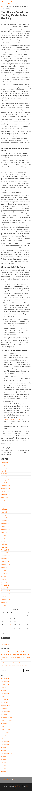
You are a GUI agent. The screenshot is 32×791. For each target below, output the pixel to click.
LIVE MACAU (4, 699)
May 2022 (4, 576)
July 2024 (3, 500)
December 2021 (5, 591)
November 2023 (5, 523)
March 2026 (4, 477)
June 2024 (4, 503)
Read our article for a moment (8, 2)
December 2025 (5, 485)
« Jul (2, 634)
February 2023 (5, 550)
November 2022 (5, 559)
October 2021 (5, 597)
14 (19, 622)
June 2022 (4, 573)
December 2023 (5, 521)
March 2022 (4, 582)
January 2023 (4, 553)
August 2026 (4, 462)
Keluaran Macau (5, 705)
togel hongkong (5, 696)
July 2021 (3, 605)
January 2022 (4, 588)
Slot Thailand (4, 702)
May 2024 (4, 506)
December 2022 (5, 556)
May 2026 (4, 471)
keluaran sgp (4, 690)
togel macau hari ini (6, 729)
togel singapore (7, 779)
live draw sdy (4, 771)
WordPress (18, 786)
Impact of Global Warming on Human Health (12, 652)
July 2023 (3, 535)
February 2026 (5, 480)
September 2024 (5, 494)
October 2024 (5, 491)
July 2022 (3, 570)
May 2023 (4, 541)
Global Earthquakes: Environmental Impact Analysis (14, 666)
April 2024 (4, 509)
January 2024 (4, 518)
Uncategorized (9, 443)
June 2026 (4, 468)
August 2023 (4, 532)
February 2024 (5, 515)
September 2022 (5, 564)
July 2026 (3, 465)
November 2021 (5, 594)
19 (10, 625)
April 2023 (4, 544)
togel (2, 641)
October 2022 (5, 561)
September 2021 (5, 599)
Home (2, 6)
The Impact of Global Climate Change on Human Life (15, 655)
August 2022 (4, 567)
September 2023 (5, 529)
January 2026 (4, 483)
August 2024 (4, 497)
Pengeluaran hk (5, 681)
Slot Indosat (4, 714)
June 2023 (4, 538)
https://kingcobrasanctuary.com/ (13, 419)
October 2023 (5, 526)
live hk (15, 779)
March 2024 (4, 512)
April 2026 (4, 474)
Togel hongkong (5, 678)
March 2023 (4, 547)
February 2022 (5, 585)
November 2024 (5, 488)
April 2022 (4, 579)
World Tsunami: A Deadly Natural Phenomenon (13, 663)
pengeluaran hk (5, 693)
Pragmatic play (5, 684)
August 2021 (4, 602)
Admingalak (13, 21)
